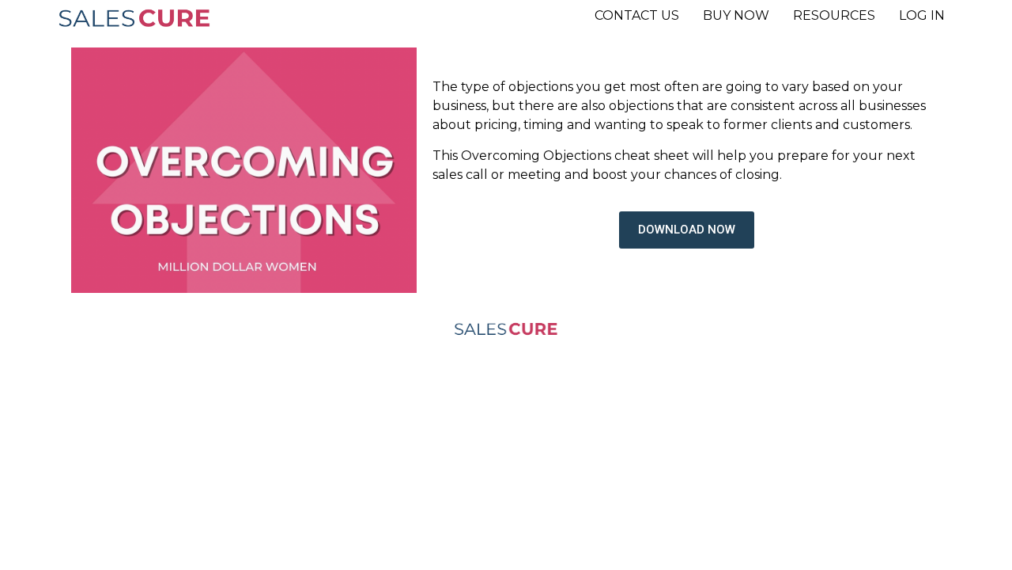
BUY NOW (736, 15)
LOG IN (922, 15)
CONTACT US (637, 15)
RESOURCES (834, 15)
